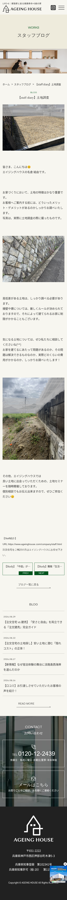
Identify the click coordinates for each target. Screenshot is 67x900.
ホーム (6, 84)
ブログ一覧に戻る (28, 584)
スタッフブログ (22, 84)
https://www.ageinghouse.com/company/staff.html (35, 544)
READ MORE (26, 703)
